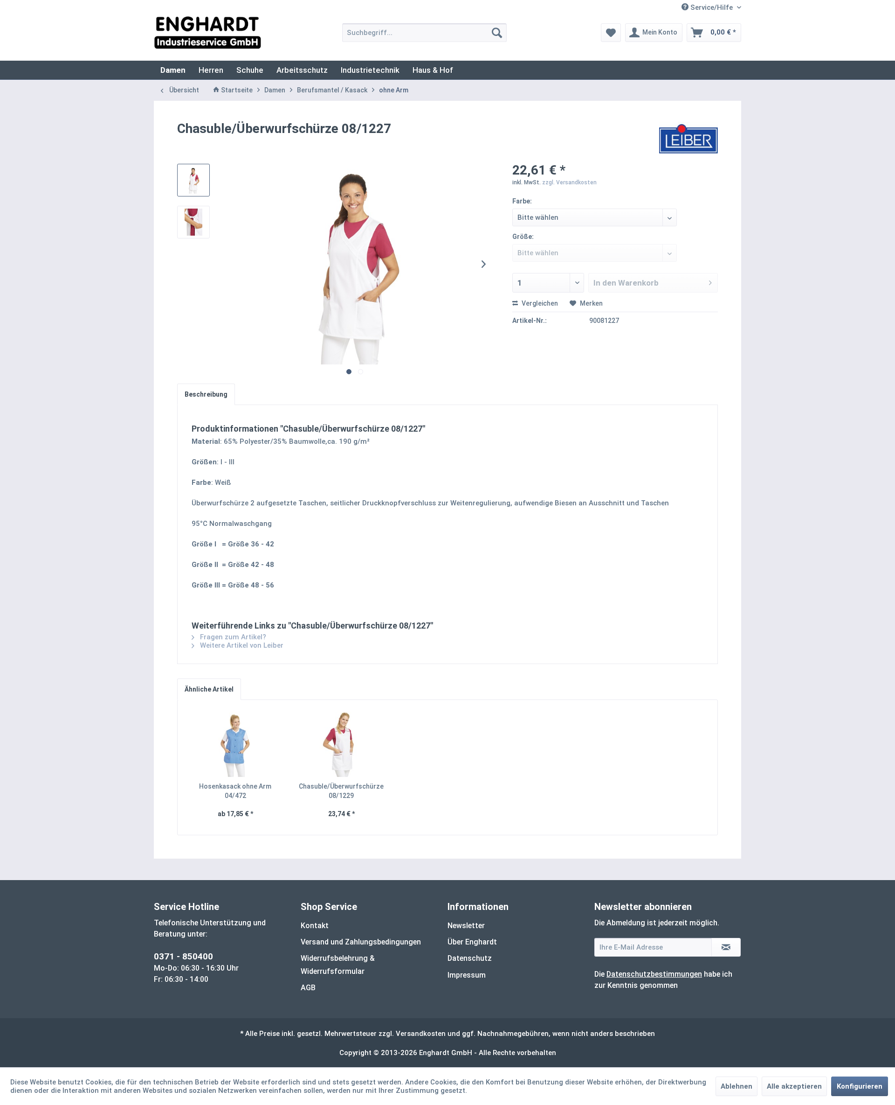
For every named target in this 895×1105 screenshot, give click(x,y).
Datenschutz (470, 958)
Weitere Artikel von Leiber (240, 645)
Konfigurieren (859, 1086)
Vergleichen (539, 303)
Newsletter (466, 925)
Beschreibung (206, 394)
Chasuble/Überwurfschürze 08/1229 (341, 791)
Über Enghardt (472, 941)
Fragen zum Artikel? (232, 637)
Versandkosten (421, 1033)
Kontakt (315, 925)
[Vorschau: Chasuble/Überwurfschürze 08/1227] (193, 180)
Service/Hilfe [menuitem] (711, 7)
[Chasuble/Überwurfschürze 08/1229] (342, 744)
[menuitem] (424, 32)
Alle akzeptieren (794, 1086)
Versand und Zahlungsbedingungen (361, 941)
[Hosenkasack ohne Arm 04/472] (235, 744)
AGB (308, 987)
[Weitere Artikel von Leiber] (688, 138)
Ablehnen (736, 1086)
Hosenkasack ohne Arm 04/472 (235, 791)
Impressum (467, 975)
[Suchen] (497, 32)
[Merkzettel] (611, 32)
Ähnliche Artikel (209, 689)
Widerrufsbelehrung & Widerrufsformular (338, 964)
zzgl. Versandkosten (569, 182)
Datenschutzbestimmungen (654, 974)
